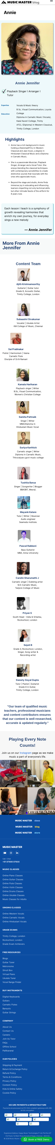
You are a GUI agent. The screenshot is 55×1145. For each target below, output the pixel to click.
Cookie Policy (9, 1093)
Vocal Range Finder (12, 982)
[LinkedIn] (17, 853)
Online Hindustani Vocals (14, 921)
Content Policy (10, 1085)
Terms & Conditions (12, 1077)
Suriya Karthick (28, 447)
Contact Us (8, 1031)
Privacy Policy (9, 1081)
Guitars (6, 1000)
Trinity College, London (14, 936)
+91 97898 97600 (11, 862)
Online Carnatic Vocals (13, 917)
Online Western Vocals (13, 913)
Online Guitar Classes (13, 879)
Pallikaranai (8, 1050)
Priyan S (27, 613)
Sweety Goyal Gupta (27, 680)
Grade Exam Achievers (14, 944)
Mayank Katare (28, 512)
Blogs (5, 958)
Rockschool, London (12, 940)
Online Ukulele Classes (13, 895)
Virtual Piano (9, 974)
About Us (7, 1027)
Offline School (9, 1046)
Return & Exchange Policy (15, 1069)
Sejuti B (28, 645)
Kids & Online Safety (12, 1089)
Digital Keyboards (11, 996)
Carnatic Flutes (10, 1004)
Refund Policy (9, 1073)
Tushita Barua (28, 482)
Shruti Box (8, 970)
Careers (6, 1035)
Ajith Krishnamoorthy (28, 284)
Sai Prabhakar (16, 349)
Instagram (25, 752)
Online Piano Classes (13, 875)
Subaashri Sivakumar (28, 319)
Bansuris (7, 1008)
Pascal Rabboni (27, 546)
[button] (36, 1139)
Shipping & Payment (12, 1065)
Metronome (8, 966)
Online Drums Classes (13, 891)
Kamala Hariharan (27, 384)
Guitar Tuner (8, 962)
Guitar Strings (9, 1012)
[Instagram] (11, 853)
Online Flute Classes (12, 883)
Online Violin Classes (13, 887)
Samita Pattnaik (27, 417)
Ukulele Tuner (9, 978)
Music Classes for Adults (14, 899)
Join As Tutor (9, 1038)
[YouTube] (5, 853)
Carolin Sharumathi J (27, 578)
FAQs (5, 1042)
